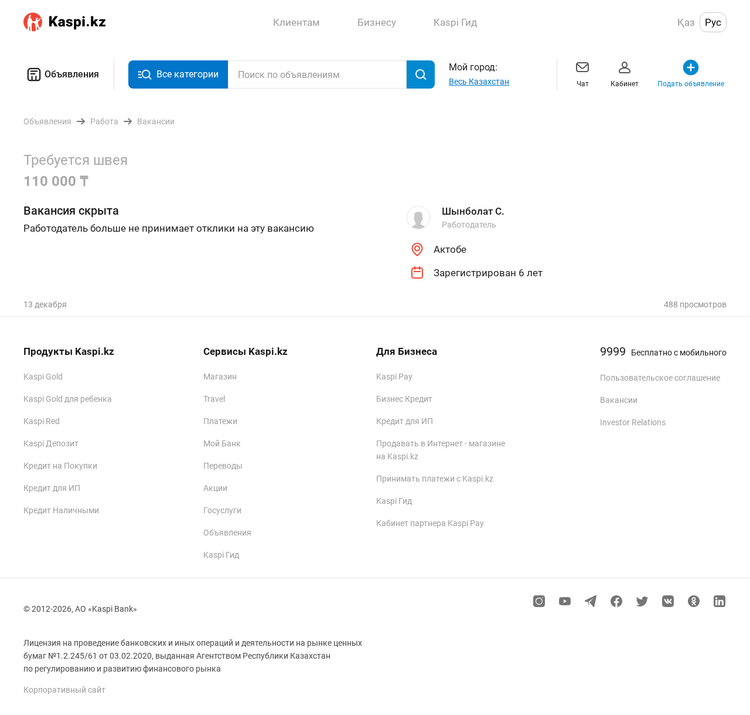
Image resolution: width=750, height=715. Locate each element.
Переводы (223, 465)
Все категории (187, 74)
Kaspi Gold (43, 376)
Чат (583, 84)
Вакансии (619, 400)
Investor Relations (633, 422)
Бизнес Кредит (404, 399)
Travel (214, 399)
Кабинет (625, 84)
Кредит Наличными (61, 510)
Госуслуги (222, 510)
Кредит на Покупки (60, 465)
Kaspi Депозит (51, 443)
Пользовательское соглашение (660, 377)
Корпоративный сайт (64, 689)
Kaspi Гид (221, 555)
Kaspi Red (41, 421)
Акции (215, 488)
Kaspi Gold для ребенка (67, 399)
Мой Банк (222, 443)
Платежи (220, 421)
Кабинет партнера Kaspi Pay (430, 523)
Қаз (686, 22)
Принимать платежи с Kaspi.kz (434, 478)
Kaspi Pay (394, 376)
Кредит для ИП (51, 488)
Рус (713, 22)
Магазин (220, 376)
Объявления (72, 74)
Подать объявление (690, 84)
